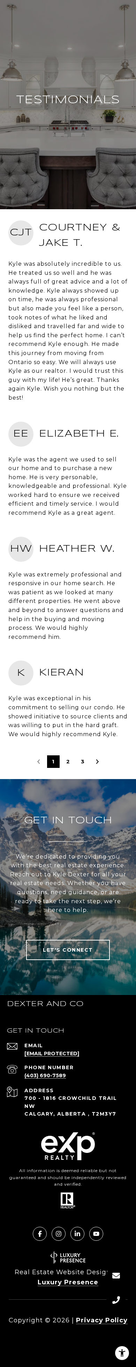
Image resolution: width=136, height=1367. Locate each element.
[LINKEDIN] (77, 1234)
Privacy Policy (102, 1320)
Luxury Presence (68, 1282)
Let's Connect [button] (68, 950)
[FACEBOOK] (40, 1234)
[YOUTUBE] (96, 1234)
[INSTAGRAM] (59, 1234)
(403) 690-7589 (45, 1075)
